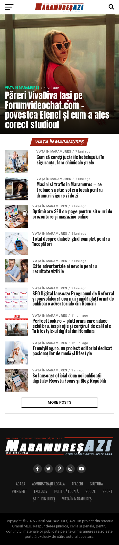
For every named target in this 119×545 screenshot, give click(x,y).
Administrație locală (48, 484)
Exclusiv (40, 491)
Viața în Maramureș (77, 499)
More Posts (60, 402)
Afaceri (77, 484)
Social (90, 491)
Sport (108, 491)
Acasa (20, 484)
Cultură (96, 484)
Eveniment (19, 491)
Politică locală (66, 491)
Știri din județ (44, 499)
